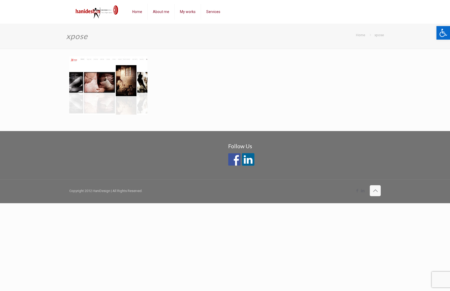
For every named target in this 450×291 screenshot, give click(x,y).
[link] (443, 33)
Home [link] (360, 35)
